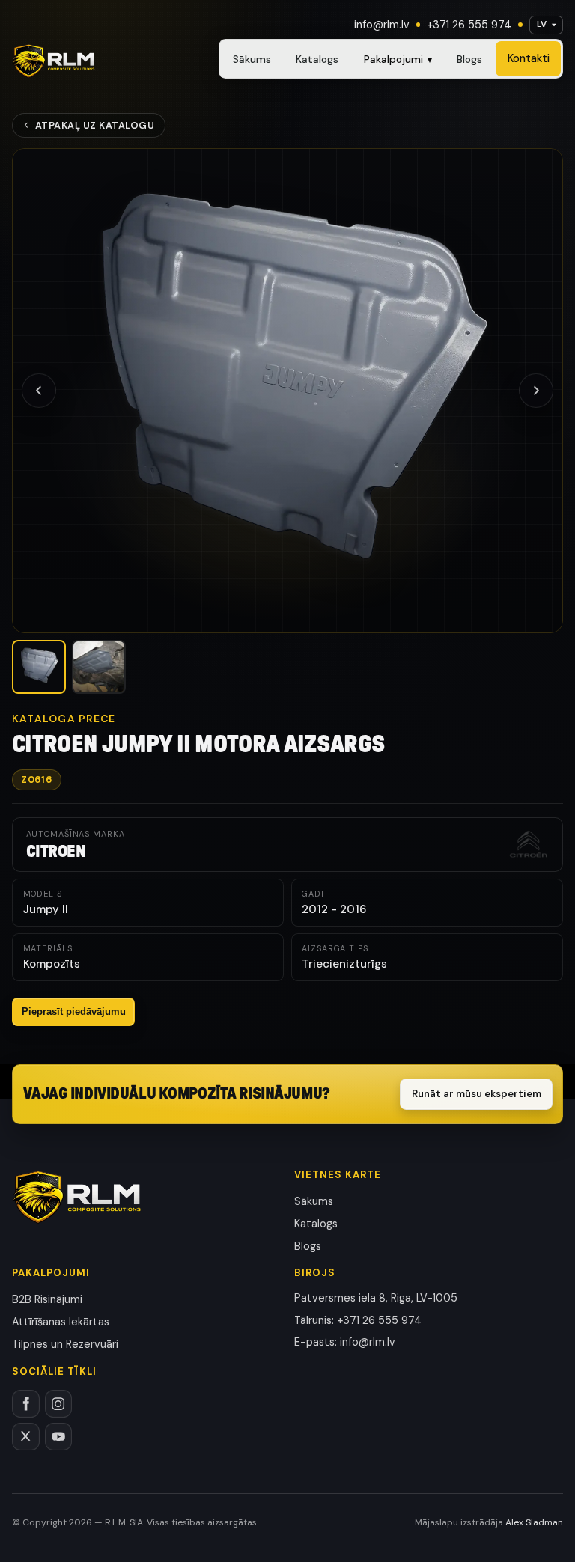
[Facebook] (26, 1404)
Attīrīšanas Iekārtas (60, 1321)
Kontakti (529, 58)
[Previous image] (39, 390)
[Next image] (536, 390)
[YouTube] (59, 1436)
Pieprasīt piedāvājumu (74, 1011)
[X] (26, 1436)
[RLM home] (53, 61)
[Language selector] (546, 25)
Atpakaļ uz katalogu (95, 125)
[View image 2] (99, 667)
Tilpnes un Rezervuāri (65, 1344)
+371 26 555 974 (469, 24)
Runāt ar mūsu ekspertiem (476, 1093)
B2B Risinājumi (47, 1299)
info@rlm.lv (382, 24)
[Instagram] (59, 1404)
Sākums (252, 59)
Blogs (469, 59)
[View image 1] (39, 667)
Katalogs (317, 59)
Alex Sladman (534, 1522)
